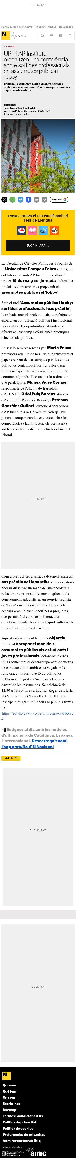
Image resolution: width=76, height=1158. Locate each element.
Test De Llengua (45, 27)
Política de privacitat (19, 1122)
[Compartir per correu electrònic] (36, 200)
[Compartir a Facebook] (28, 200)
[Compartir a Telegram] (20, 200)
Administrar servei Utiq (22, 1141)
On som (9, 1097)
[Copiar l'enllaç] (45, 200)
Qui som (9, 1085)
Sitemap (9, 1110)
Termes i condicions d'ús (23, 1116)
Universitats (11, 758)
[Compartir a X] (4, 200)
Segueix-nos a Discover (16, 27)
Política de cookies (18, 1128)
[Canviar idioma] (60, 35)
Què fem (9, 1091)
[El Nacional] (5, 35)
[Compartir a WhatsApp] (12, 200)
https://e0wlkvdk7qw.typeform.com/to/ (31, 713)
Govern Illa (66, 27)
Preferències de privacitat (24, 1134)
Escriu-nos (11, 1103)
